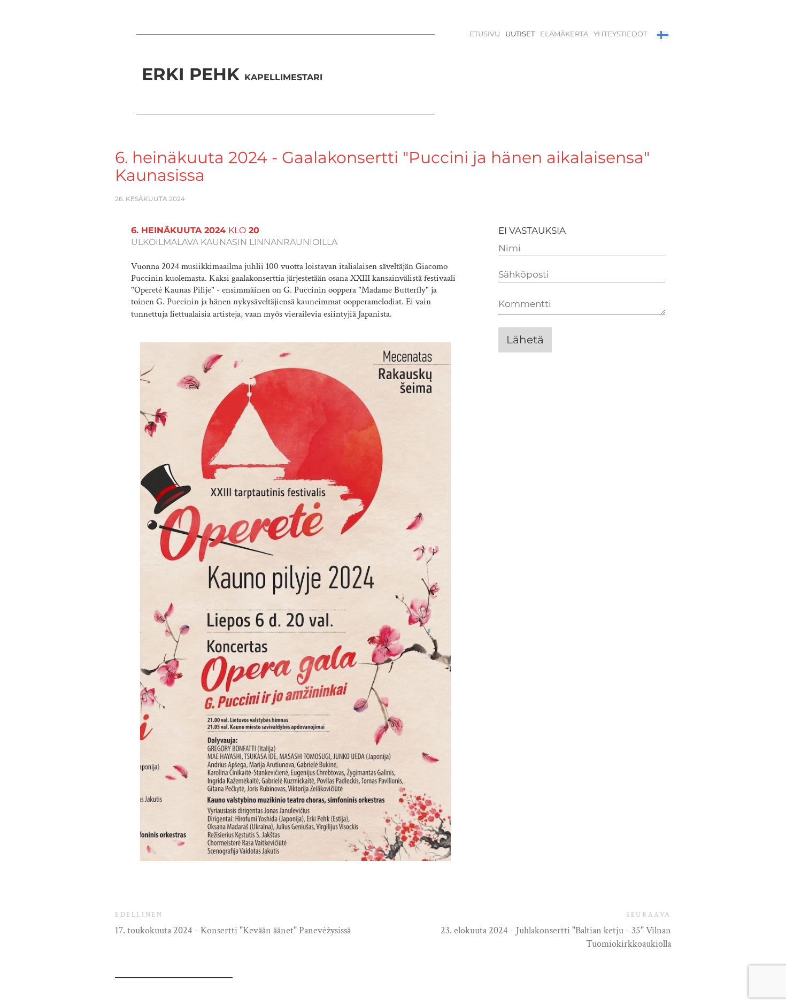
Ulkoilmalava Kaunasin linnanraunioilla (234, 242)
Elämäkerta (564, 34)
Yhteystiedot (620, 34)
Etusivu (484, 34)
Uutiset (520, 34)
